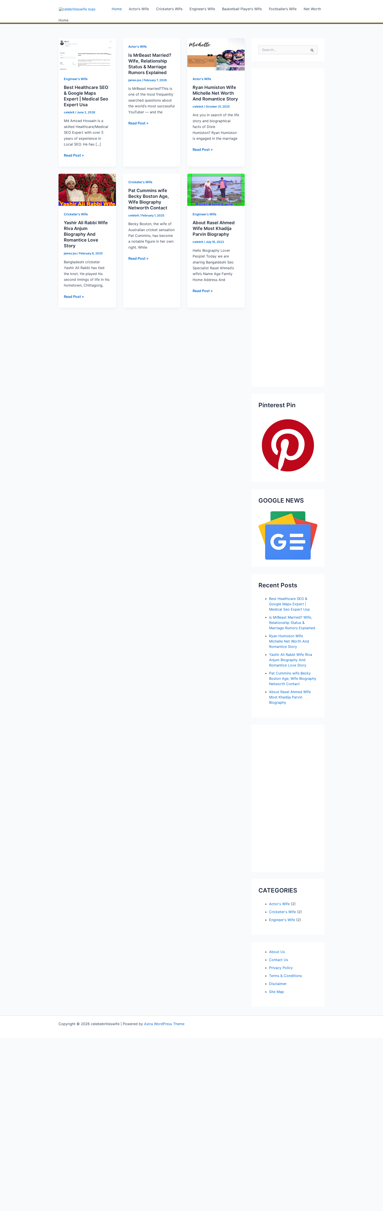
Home (117, 9)
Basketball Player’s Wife (242, 9)
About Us (277, 952)
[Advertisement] (287, 227)
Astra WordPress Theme (164, 1024)
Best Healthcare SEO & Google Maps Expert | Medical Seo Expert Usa (289, 603)
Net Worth (312, 9)
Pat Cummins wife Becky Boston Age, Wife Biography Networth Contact (292, 678)
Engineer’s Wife (202, 9)
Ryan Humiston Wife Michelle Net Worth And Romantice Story (215, 93)
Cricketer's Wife (76, 214)
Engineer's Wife (76, 79)
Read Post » (74, 155)
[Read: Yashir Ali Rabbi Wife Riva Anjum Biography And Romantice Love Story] (87, 189)
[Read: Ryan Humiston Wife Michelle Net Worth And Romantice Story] (216, 54)
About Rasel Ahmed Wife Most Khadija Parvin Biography (214, 228)
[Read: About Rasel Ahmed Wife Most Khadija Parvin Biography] (216, 189)
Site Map (276, 991)
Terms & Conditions (285, 975)
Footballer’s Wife (283, 9)
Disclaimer (278, 983)
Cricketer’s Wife (169, 9)
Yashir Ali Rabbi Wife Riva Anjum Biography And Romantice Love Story (86, 234)
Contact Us (278, 959)
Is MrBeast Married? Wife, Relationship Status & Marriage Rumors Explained (292, 622)
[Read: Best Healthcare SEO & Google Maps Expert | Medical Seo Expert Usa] (87, 54)
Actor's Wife (137, 46)
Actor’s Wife (139, 9)
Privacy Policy (281, 967)
